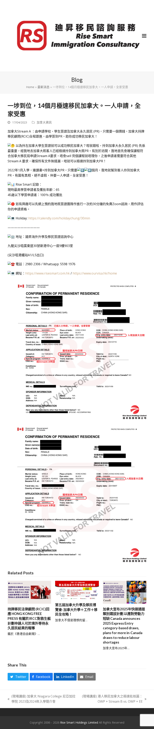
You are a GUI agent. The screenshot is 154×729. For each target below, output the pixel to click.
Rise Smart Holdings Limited (79, 722)
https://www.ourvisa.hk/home (95, 273)
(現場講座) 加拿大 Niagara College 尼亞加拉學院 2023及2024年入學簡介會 (41, 699)
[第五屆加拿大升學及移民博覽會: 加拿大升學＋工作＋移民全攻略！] (77, 590)
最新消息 (43, 87)
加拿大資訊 (44, 122)
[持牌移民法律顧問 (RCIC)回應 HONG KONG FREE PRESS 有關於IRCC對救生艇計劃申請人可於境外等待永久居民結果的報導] (29, 592)
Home (30, 87)
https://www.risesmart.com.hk (47, 273)
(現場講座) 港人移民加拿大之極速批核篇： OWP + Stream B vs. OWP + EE (111, 699)
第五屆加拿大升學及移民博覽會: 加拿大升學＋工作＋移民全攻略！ (76, 609)
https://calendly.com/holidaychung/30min (59, 218)
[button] (144, 36)
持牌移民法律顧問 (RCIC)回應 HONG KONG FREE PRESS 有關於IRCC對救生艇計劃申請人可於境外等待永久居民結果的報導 (29, 618)
